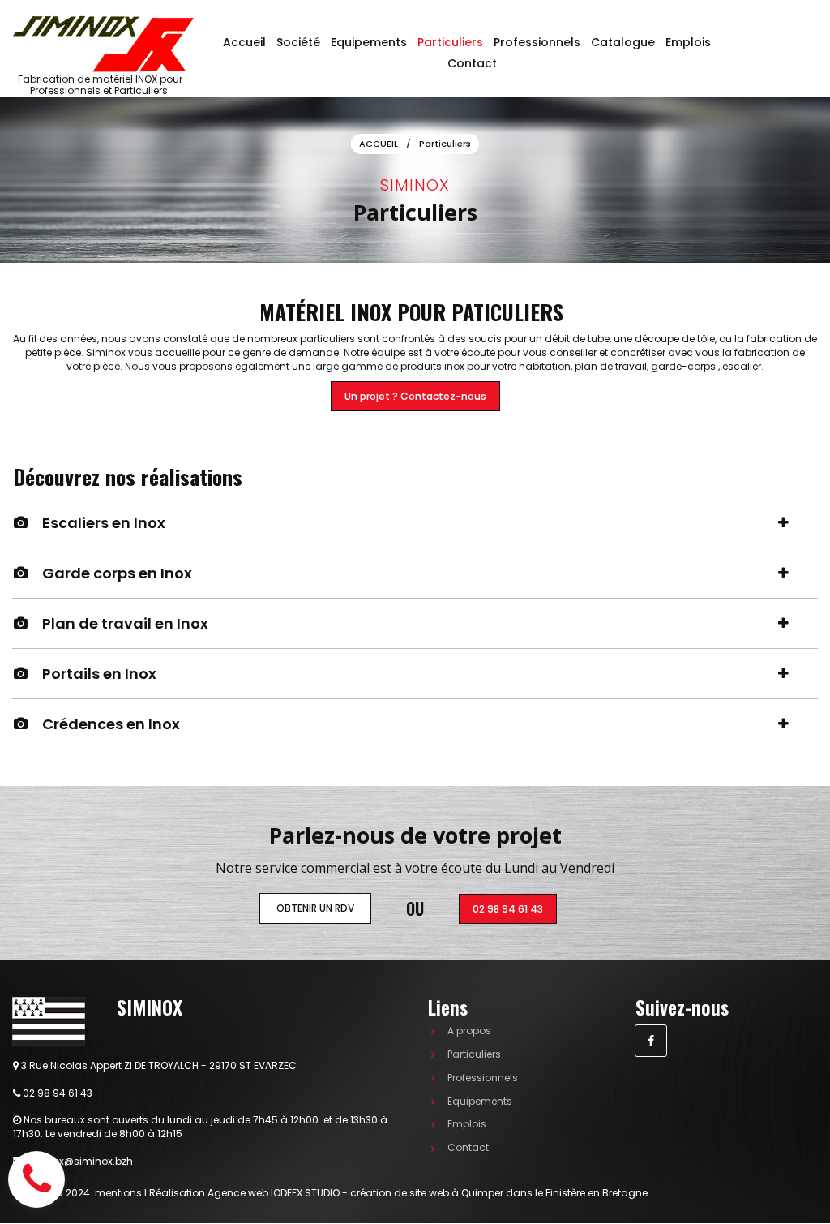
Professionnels (537, 42)
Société (298, 42)
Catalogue (623, 42)
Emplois (688, 42)
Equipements (369, 42)
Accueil (244, 42)
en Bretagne (428, 1193)
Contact (472, 63)
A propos (469, 1030)
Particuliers (450, 42)
